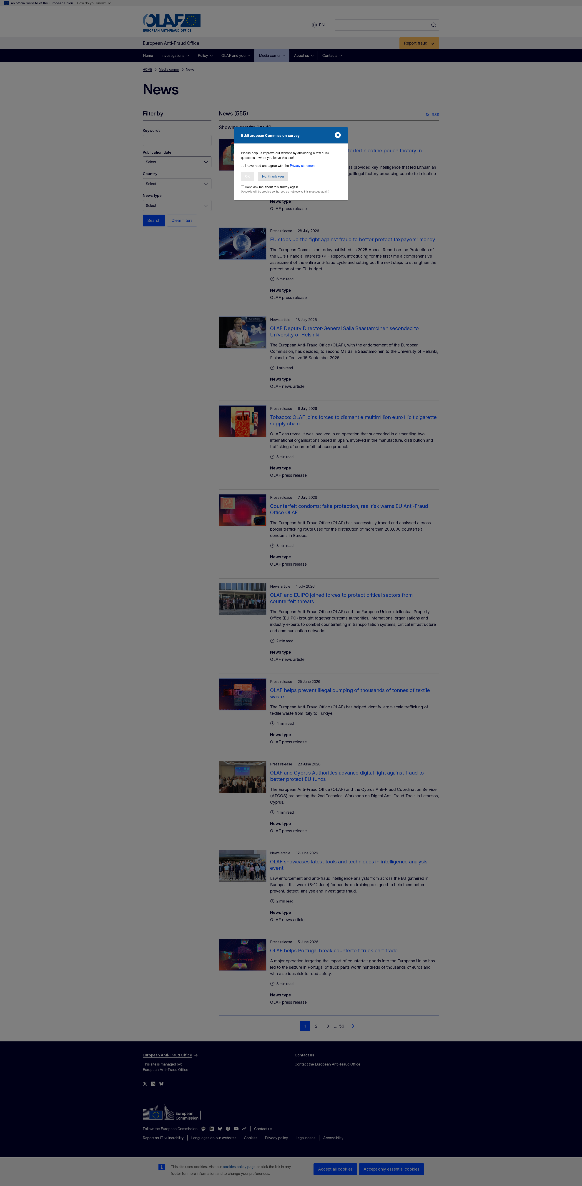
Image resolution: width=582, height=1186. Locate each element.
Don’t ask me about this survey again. (272, 187)
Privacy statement (303, 165)
